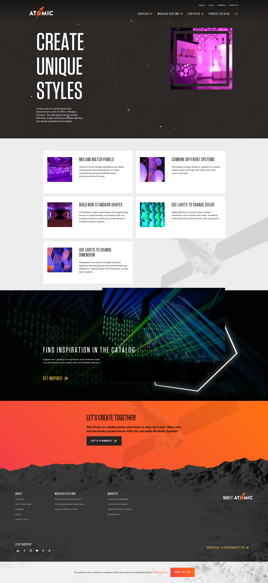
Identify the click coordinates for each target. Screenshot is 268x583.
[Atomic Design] (243, 496)
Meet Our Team (23, 504)
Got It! (180, 572)
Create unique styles (66, 509)
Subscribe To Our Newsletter (225, 547)
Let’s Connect (102, 440)
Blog (211, 5)
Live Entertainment (118, 499)
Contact (234, 5)
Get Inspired (53, 378)
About (202, 5)
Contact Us (21, 519)
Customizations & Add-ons (69, 504)
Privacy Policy (160, 572)
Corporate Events (118, 504)
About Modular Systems (68, 499)
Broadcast (114, 514)
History (19, 499)
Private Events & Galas (120, 509)
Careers (221, 5)
